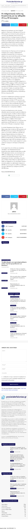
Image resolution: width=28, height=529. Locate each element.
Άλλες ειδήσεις (7, 5)
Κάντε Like (24, 226)
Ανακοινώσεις (4, 273)
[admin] (2, 21)
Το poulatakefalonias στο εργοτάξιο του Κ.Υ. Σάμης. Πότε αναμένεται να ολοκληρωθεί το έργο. (17, 465)
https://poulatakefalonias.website (14, 213)
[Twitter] (7, 441)
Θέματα (12, 451)
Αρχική (2, 5)
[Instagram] (5, 441)
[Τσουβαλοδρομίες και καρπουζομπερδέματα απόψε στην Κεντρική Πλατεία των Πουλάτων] (14, 252)
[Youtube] (9, 441)
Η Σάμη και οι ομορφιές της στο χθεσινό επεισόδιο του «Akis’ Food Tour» (18, 449)
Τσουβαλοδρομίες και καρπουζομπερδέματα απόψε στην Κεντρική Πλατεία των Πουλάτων (14, 263)
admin (6, 21)
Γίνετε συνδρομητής (22, 237)
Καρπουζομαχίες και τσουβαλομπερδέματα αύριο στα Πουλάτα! (17, 285)
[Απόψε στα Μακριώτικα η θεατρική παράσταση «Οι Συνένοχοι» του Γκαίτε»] (5, 334)
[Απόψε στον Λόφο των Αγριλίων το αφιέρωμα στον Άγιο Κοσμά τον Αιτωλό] (5, 271)
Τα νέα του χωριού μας (15, 296)
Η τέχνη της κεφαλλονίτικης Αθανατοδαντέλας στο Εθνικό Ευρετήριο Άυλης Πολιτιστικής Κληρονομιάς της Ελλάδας (17, 457)
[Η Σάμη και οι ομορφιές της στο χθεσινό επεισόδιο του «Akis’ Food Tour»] (5, 450)
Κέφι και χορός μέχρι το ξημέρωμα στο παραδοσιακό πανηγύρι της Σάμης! (18, 278)
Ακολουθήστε (23, 229)
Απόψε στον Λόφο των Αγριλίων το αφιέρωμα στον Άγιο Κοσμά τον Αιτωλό (18, 270)
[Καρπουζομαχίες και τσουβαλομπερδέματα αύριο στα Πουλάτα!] (5, 286)
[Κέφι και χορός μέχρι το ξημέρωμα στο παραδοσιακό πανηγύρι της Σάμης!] (5, 279)
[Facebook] (14, 216)
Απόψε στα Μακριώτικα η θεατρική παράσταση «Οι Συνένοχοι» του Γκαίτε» (18, 335)
